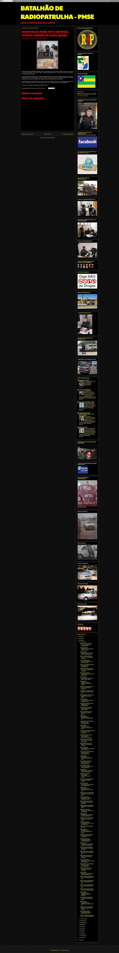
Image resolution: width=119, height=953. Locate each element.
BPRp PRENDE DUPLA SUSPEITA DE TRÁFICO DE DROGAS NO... (86, 810)
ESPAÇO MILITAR (83, 427)
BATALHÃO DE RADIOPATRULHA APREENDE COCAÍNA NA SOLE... (86, 757)
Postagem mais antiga (67, 134)
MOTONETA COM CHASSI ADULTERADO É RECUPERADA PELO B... (86, 736)
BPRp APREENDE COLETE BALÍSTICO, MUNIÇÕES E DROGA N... (86, 744)
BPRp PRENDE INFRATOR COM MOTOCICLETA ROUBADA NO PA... (86, 762)
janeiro (81, 937)
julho (81, 926)
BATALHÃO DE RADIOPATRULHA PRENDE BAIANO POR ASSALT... (86, 678)
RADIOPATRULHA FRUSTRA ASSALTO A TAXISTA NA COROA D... (86, 856)
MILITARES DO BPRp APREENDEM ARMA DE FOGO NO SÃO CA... (85, 840)
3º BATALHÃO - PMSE (84, 380)
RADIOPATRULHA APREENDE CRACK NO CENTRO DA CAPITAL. (86, 908)
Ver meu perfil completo (83, 95)
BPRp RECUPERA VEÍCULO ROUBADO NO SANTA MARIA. (86, 713)
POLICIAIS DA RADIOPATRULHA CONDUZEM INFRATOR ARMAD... (86, 683)
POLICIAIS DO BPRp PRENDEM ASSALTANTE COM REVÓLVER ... (87, 732)
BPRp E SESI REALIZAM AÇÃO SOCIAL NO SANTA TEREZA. (87, 916)
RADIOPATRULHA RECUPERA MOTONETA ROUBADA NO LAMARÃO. (86, 670)
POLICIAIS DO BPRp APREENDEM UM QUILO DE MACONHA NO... (87, 823)
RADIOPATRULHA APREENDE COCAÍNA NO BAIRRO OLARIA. (86, 780)
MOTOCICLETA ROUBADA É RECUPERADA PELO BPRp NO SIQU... (86, 848)
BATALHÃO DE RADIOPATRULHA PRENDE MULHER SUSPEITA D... (86, 815)
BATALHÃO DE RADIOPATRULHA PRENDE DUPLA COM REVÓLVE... (86, 653)
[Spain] (87, 265)
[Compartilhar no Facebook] (52, 88)
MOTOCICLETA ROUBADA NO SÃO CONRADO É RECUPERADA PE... (86, 753)
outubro (82, 920)
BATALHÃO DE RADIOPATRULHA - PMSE (57, 12)
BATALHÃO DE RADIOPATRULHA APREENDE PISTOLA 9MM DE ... (86, 717)
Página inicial (47, 134)
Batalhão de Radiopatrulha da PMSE (87, 93)
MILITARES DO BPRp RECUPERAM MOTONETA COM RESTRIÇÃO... (86, 766)
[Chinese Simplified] (93, 268)
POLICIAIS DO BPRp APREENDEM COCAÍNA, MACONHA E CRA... (86, 798)
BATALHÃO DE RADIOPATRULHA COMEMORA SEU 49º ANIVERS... (85, 893)
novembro (82, 918)
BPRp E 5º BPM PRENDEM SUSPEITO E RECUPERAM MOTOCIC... (86, 657)
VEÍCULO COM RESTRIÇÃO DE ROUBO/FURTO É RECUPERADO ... (87, 665)
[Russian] (79, 268)
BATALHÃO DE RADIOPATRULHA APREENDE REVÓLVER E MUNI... (86, 727)
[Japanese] (84, 268)
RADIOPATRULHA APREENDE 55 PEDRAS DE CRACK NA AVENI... (86, 806)
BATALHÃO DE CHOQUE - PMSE (86, 402)
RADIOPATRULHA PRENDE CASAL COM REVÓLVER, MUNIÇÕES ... (86, 740)
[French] (81, 265)
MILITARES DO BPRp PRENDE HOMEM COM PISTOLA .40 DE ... (87, 692)
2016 (80, 636)
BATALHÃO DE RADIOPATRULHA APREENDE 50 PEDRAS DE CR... (86, 903)
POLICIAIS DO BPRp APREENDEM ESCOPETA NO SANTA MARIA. (87, 861)
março (81, 933)
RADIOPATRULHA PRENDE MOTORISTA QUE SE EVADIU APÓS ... (86, 708)
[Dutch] (93, 265)
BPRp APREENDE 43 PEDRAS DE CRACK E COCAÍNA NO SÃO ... (86, 852)
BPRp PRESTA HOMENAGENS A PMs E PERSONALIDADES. (87, 889)
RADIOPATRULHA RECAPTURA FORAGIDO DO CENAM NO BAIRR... (87, 794)
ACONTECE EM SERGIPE (85, 389)
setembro (82, 922)
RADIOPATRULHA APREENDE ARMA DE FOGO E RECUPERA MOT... (86, 865)
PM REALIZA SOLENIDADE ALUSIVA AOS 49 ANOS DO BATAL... (86, 898)
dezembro (82, 641)
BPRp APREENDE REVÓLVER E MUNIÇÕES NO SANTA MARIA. (87, 696)
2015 (80, 638)
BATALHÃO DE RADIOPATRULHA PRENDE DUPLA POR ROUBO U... (86, 770)
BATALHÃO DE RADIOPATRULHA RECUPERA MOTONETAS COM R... (86, 831)
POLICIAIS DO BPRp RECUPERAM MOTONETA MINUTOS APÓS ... (86, 661)
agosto (81, 924)
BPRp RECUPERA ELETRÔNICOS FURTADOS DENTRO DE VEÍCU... (86, 784)
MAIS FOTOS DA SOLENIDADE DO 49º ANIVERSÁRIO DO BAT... (87, 877)
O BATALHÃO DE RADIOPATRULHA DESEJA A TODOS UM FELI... (87, 649)
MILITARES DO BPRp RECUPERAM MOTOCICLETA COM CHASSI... (85, 775)
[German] (84, 265)
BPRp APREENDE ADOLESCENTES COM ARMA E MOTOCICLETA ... (87, 748)
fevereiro (82, 935)
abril (81, 931)
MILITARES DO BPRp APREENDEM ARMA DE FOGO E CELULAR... (85, 912)
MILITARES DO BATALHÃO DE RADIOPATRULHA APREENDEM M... (87, 704)
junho (81, 928)
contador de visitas (82, 626)
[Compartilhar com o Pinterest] (54, 88)
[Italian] (90, 265)
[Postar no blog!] (50, 88)
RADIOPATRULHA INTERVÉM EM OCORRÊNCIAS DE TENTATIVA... (86, 835)
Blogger (67, 950)
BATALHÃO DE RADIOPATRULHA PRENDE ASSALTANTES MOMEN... (86, 844)
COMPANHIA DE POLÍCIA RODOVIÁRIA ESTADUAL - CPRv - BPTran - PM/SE (87, 414)
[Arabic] (90, 268)
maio (81, 930)
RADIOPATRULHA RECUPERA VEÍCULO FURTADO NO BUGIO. (86, 819)
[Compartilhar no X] (51, 88)
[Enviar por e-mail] (48, 88)
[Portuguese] (81, 268)
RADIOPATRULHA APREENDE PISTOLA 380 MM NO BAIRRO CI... (86, 687)
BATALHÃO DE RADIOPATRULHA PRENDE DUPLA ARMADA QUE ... (86, 873)
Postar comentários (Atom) (49, 137)
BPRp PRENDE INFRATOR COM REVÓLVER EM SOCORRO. (86, 869)
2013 (80, 939)
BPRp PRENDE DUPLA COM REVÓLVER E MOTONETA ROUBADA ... (86, 802)
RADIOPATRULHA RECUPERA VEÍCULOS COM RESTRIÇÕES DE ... (86, 722)
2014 (80, 640)
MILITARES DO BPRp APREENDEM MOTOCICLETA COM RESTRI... (87, 674)
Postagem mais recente (27, 134)
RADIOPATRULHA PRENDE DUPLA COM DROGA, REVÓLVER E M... (86, 644)
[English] (79, 265)
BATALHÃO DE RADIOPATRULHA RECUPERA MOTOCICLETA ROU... (86, 789)
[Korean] (87, 268)
